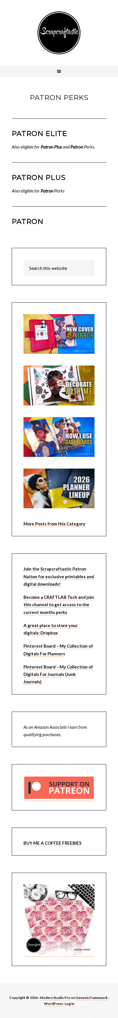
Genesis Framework (92, 997)
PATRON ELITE (39, 133)
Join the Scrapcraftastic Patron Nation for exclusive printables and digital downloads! (58, 576)
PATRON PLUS (39, 177)
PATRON (28, 221)
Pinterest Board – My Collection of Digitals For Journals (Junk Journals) (58, 674)
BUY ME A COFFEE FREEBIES (52, 843)
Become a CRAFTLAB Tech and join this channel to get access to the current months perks (58, 605)
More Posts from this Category (54, 523)
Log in (69, 1003)
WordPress (53, 1003)
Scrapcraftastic (59, 32)
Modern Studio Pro (55, 997)
